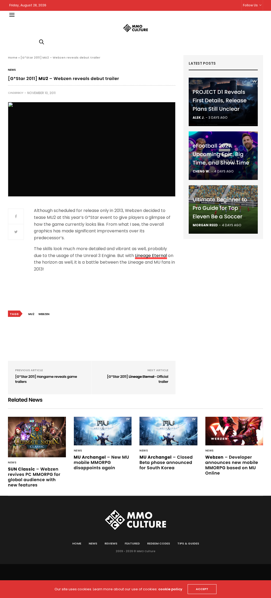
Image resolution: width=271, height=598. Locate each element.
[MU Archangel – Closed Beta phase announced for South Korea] (168, 431)
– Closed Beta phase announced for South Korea (166, 462)
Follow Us (250, 5)
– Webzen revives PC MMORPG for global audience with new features (34, 477)
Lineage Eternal (151, 256)
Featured (132, 543)
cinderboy (15, 93)
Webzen (43, 314)
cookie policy (170, 589)
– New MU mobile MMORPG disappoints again (101, 462)
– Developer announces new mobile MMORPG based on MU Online (231, 465)
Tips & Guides (188, 543)
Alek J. (199, 117)
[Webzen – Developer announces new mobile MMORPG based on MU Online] (234, 431)
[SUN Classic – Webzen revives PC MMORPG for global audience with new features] (37, 437)
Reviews (111, 543)
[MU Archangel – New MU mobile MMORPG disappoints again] (103, 431)
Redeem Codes (158, 543)
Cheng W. (201, 171)
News (12, 70)
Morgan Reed (205, 225)
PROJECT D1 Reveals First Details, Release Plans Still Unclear (220, 100)
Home (12, 57)
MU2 (31, 314)
